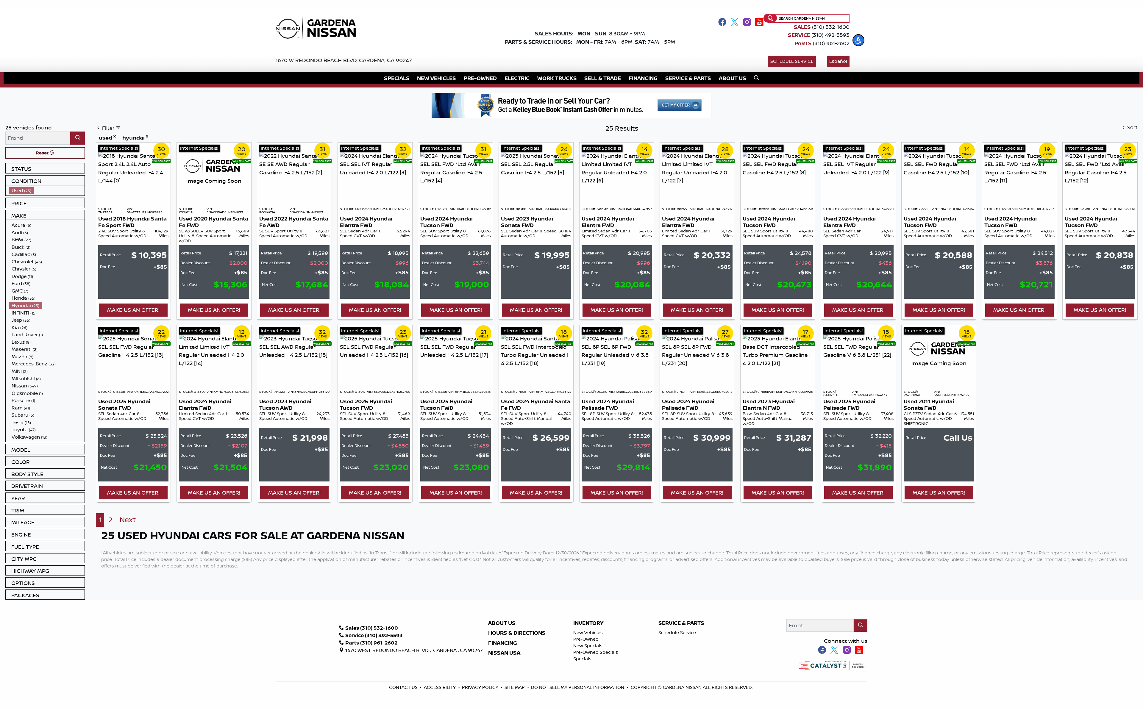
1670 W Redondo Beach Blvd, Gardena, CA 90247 (344, 60)
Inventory (588, 623)
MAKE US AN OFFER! (133, 310)
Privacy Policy (480, 687)
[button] (858, 40)
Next (128, 520)
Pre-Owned (586, 639)
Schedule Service (791, 61)
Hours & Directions (517, 633)
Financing (502, 643)
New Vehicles (588, 632)
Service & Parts (681, 623)
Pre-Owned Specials (595, 652)
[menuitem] (47, 190)
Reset (43, 153)
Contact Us (404, 687)
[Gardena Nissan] (318, 27)
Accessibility (440, 687)
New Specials (587, 645)
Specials (582, 659)
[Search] (77, 138)
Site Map (515, 687)
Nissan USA (504, 653)
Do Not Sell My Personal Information (577, 687)
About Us (502, 623)
